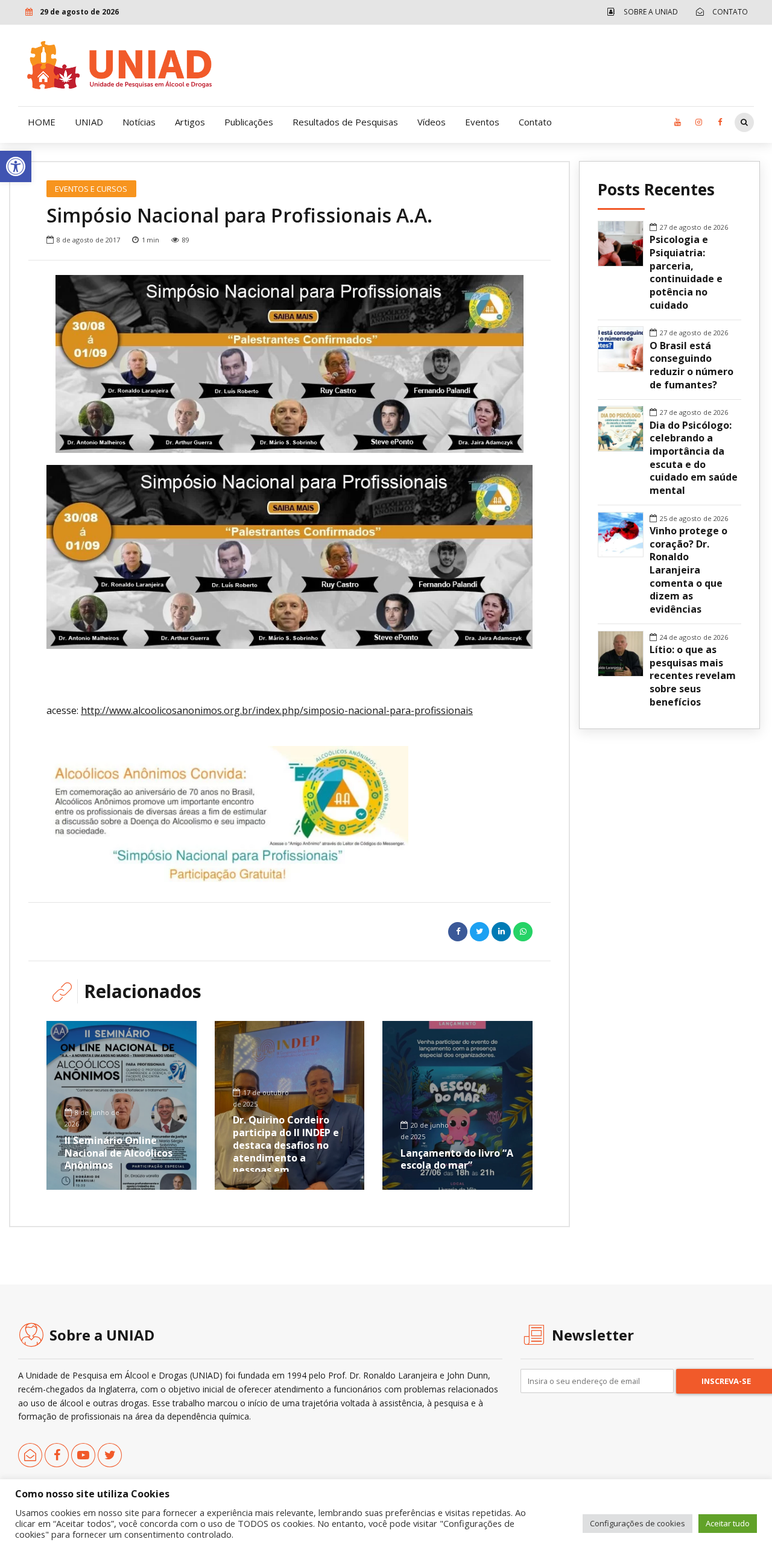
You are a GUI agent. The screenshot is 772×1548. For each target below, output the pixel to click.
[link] (15, 166)
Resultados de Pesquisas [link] (345, 122)
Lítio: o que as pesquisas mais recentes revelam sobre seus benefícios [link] (693, 676)
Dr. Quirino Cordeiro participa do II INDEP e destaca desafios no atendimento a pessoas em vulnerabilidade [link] (286, 1151)
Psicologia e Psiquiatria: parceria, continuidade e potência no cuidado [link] (686, 272)
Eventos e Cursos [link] (91, 188)
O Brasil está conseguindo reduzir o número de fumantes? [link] (691, 365)
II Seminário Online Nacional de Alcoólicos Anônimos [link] (118, 1153)
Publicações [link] (248, 122)
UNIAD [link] (89, 122)
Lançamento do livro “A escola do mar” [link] (456, 1159)
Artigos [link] (190, 122)
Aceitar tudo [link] (728, 1523)
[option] (289, 363)
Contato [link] (535, 122)
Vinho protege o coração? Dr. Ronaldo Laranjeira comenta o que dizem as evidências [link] (688, 570)
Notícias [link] (139, 122)
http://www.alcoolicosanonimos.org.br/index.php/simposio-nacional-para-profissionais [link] (277, 710)
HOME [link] (41, 122)
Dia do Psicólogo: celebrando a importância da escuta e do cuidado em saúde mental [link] (694, 458)
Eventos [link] (482, 122)
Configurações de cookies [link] (637, 1523)
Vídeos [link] (431, 122)
